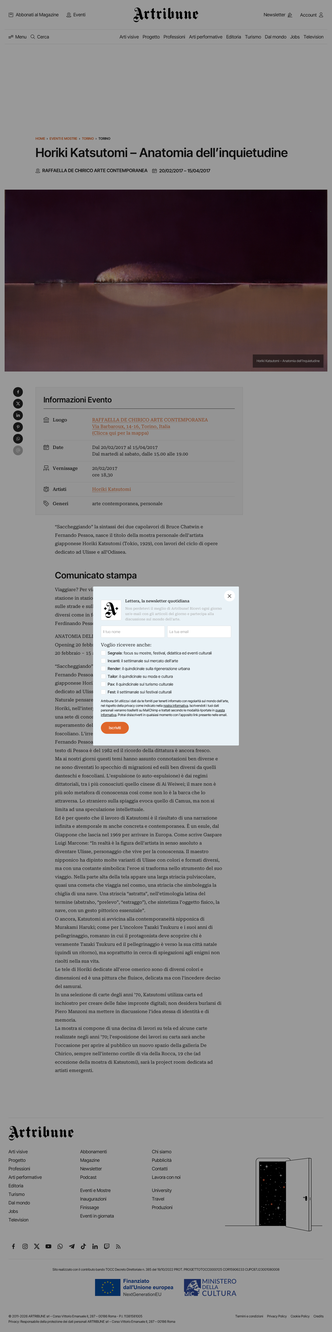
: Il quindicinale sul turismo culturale (140, 684)
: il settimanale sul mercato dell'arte (143, 660)
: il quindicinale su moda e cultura (140, 676)
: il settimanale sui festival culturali (140, 691)
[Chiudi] (229, 595)
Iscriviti (115, 727)
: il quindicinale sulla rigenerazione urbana (149, 668)
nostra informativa (175, 706)
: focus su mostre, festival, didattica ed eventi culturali (160, 653)
